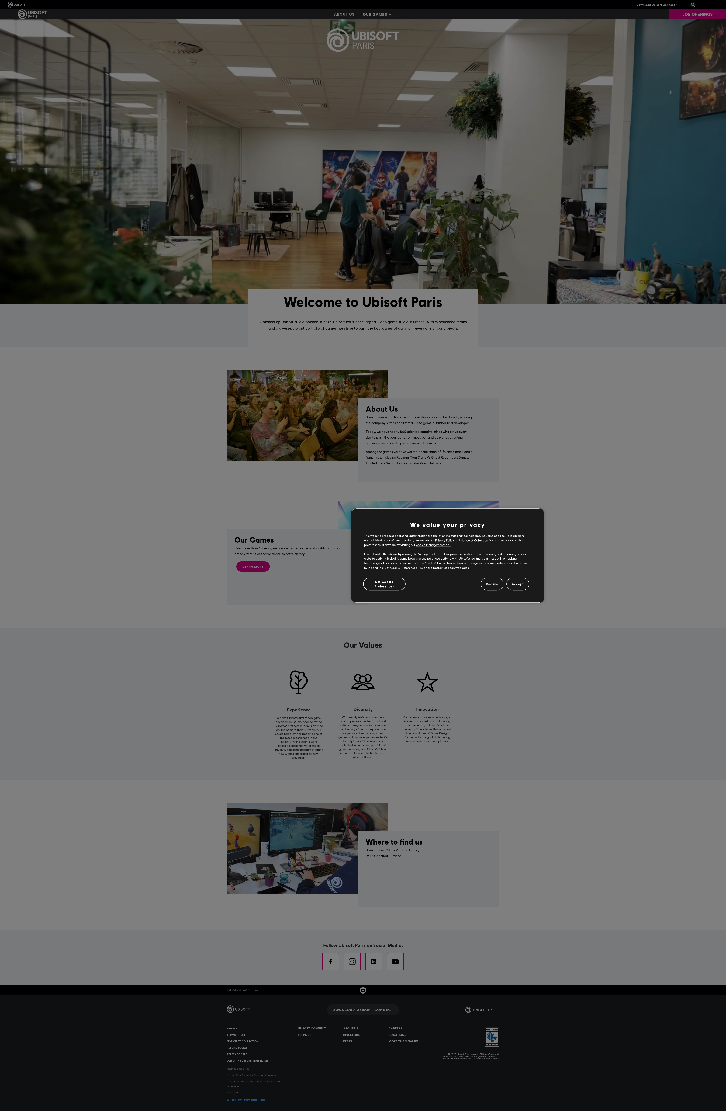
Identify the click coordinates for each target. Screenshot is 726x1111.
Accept (518, 584)
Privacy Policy (444, 540)
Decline (492, 584)
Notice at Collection (474, 540)
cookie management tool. (433, 545)
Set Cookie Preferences (384, 584)
